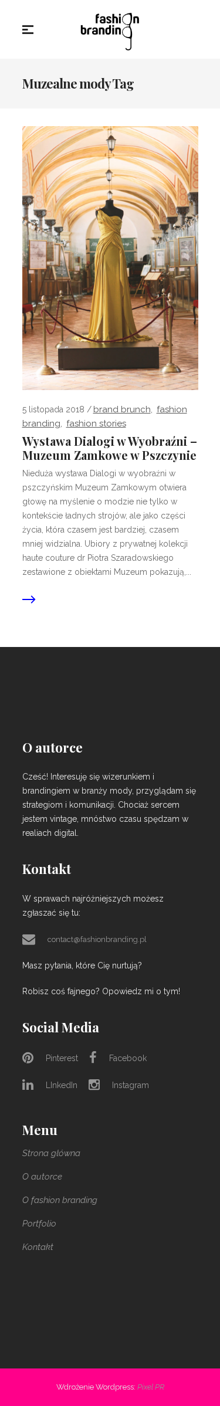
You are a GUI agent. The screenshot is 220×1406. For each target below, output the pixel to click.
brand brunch (122, 409)
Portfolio (39, 1223)
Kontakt (37, 1247)
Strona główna (51, 1153)
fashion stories (96, 423)
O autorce (42, 1176)
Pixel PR (150, 1387)
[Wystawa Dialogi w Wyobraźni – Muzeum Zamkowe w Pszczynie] (110, 257)
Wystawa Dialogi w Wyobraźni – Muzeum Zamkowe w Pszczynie (109, 448)
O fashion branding (59, 1200)
